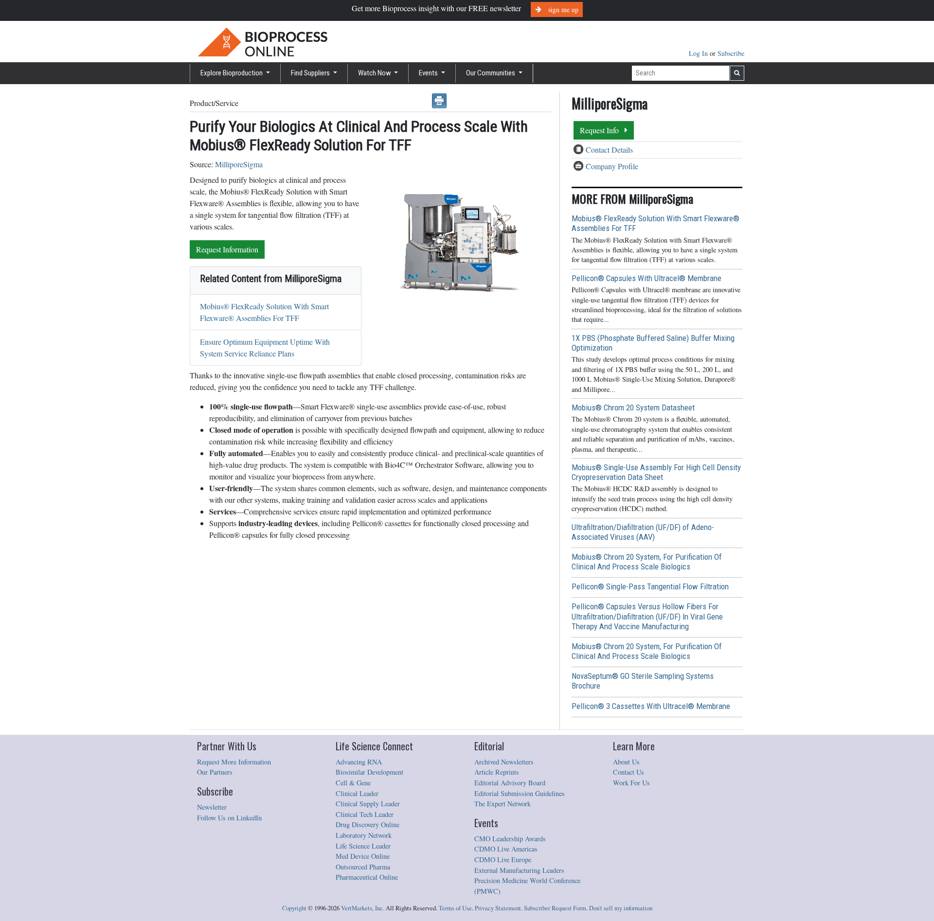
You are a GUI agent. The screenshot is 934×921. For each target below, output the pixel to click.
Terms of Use (455, 908)
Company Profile (612, 166)
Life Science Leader (363, 845)
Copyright (294, 908)
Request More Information (234, 761)
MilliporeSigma (239, 164)
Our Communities (491, 73)
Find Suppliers (311, 73)
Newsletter (212, 807)
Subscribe (731, 53)
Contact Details (609, 149)
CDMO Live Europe (502, 859)
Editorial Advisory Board (509, 782)
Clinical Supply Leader (368, 803)
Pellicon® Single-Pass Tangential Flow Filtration (650, 586)
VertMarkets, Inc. (362, 908)
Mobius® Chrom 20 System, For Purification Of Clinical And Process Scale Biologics (647, 561)
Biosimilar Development (369, 772)
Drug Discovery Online (367, 824)
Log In (699, 53)
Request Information (227, 249)
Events (429, 73)
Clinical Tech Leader (365, 814)
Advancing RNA (359, 761)
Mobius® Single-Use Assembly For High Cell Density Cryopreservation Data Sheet (656, 472)
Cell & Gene (353, 782)
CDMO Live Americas (506, 848)
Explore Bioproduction (232, 73)
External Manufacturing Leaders (519, 870)
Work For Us (631, 782)
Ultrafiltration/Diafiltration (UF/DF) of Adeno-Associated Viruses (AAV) (643, 532)
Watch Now (375, 73)
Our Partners (215, 772)
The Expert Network (502, 803)
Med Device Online (363, 856)
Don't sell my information (620, 908)
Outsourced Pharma (363, 866)
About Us (626, 761)
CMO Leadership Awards (510, 838)
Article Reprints (496, 772)
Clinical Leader (357, 793)
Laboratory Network (364, 835)
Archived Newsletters (504, 761)
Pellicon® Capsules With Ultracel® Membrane (646, 278)
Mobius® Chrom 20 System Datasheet (633, 407)
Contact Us (628, 772)
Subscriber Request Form (555, 908)
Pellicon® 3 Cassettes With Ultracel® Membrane (651, 706)
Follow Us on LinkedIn (229, 817)
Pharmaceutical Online (367, 877)
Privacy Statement (498, 908)
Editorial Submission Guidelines (519, 793)
